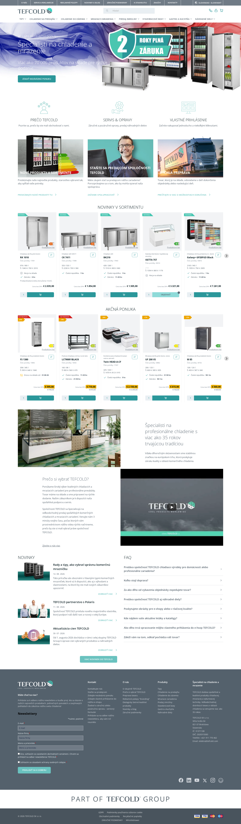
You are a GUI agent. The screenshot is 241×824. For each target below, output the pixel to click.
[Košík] (221, 11)
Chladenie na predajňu (168, 692)
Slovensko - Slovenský (210, 3)
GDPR (101, 812)
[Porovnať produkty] (51, 255)
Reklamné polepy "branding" (136, 699)
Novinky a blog (129, 709)
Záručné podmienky (132, 712)
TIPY (22, 19)
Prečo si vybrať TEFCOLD (134, 692)
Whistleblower (132, 820)
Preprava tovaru (130, 695)
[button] (173, 569)
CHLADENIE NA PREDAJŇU (42, 19)
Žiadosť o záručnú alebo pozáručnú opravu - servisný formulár (101, 708)
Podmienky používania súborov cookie (124, 812)
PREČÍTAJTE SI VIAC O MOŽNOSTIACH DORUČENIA (182, 195)
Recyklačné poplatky (132, 816)
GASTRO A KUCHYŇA (179, 19)
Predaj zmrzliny (165, 702)
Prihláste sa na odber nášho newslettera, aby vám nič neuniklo (101, 718)
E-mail (21, 723)
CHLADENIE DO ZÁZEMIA (73, 19)
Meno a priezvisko (27, 743)
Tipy (160, 688)
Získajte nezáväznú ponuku (100, 695)
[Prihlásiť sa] (216, 11)
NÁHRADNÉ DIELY (204, 19)
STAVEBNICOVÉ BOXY (153, 19)
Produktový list (48, 247)
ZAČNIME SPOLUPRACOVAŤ (101, 195)
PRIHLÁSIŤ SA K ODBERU (34, 770)
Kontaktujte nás (95, 688)
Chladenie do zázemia (168, 695)
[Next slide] (226, 256)
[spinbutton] (23, 294)
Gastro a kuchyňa (166, 709)
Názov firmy (24, 733)
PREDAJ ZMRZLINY (128, 19)
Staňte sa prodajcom (97, 692)
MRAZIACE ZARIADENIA (102, 19)
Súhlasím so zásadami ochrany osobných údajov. (43, 762)
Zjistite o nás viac (51, 545)
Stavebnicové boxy (166, 705)
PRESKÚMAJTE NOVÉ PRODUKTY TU (35, 195)
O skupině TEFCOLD (132, 688)
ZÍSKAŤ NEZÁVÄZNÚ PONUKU (36, 79)
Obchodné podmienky (109, 816)
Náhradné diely (165, 712)
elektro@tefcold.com (208, 741)
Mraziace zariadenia (167, 699)
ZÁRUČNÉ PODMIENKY (112, 820)
